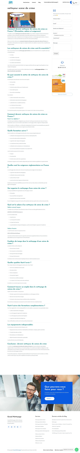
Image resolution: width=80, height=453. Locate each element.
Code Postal (56, 38)
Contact (34, 2)
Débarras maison (38, 436)
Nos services (26, 2)
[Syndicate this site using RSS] (72, 450)
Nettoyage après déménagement (42, 430)
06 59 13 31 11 (66, 2)
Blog (39, 2)
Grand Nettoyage (17, 450)
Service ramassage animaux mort (59, 430)
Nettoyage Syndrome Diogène (41, 424)
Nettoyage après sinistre (40, 422)
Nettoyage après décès (40, 419)
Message (55, 43)
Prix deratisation (55, 428)
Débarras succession (39, 438)
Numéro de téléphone (58, 28)
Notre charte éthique (48, 450)
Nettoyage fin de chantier (40, 428)
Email (54, 23)
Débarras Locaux (38, 442)
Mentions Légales (59, 450)
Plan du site (67, 450)
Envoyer (56, 53)
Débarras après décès (39, 434)
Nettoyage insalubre (39, 426)
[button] (76, 449)
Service (55, 33)
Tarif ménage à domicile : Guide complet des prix (62, 433)
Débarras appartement (40, 440)
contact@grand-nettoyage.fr (51, 2)
